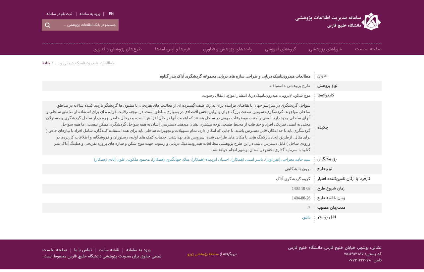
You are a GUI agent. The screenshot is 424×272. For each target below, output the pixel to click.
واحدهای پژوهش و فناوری (227, 49)
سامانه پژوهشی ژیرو (203, 254)
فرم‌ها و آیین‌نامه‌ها (172, 49)
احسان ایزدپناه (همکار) (210, 159)
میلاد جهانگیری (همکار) (170, 159)
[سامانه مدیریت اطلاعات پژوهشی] (338, 21)
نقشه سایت (109, 250)
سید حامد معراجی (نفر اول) (287, 159)
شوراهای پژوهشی (325, 49)
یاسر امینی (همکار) (247, 159)
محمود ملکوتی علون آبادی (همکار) (122, 159)
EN (111, 14)
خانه (46, 63)
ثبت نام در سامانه (59, 14)
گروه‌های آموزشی (280, 49)
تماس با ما (83, 250)
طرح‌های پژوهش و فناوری (117, 49)
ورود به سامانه (90, 14)
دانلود (306, 217)
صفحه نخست (368, 49)
